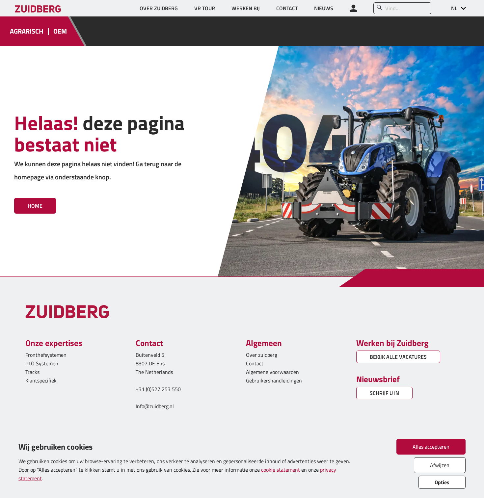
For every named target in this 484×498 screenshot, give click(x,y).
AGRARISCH (26, 31)
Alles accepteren (431, 447)
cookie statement (280, 470)
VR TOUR (204, 8)
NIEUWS (323, 8)
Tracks (32, 372)
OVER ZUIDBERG (159, 8)
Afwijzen (439, 465)
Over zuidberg (261, 355)
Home (35, 206)
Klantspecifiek (41, 380)
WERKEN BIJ (245, 8)
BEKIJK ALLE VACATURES (398, 357)
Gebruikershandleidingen (274, 380)
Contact (254, 363)
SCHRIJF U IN (384, 393)
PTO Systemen (41, 363)
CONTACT (287, 8)
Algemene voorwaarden (272, 372)
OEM (60, 31)
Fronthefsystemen (46, 355)
